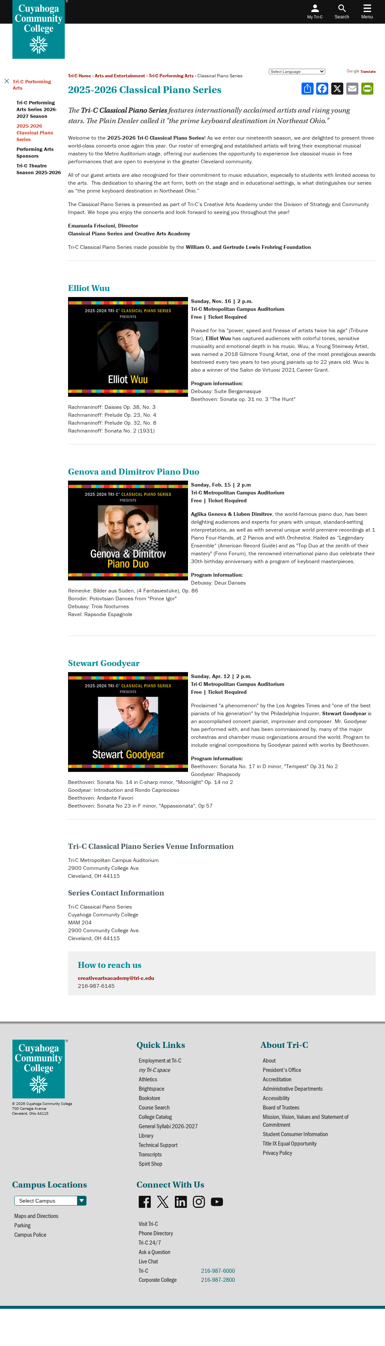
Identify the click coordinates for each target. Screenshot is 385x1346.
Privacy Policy (277, 1152)
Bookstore (149, 1098)
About (269, 1060)
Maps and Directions (36, 1215)
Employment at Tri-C (160, 1060)
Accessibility (276, 1098)
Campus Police (30, 1234)
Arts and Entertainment (120, 75)
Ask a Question (154, 1252)
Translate (368, 71)
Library (146, 1135)
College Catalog (155, 1116)
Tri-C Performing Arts (171, 75)
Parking (22, 1225)
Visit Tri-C (148, 1223)
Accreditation (277, 1079)
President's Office (282, 1069)
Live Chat (148, 1261)
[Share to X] (338, 89)
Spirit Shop (150, 1163)
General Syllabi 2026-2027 (168, 1126)
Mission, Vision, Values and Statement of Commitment (306, 1120)
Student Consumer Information (295, 1134)
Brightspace (151, 1088)
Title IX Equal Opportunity (290, 1143)
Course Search (154, 1107)
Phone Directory (156, 1233)
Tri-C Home (79, 75)
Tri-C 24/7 (150, 1242)
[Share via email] (353, 89)
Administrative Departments (293, 1088)
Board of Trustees (281, 1107)
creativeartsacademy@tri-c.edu (116, 977)
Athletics (148, 1079)
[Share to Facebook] (322, 89)
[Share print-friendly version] (368, 89)
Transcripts (150, 1154)
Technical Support (158, 1145)
